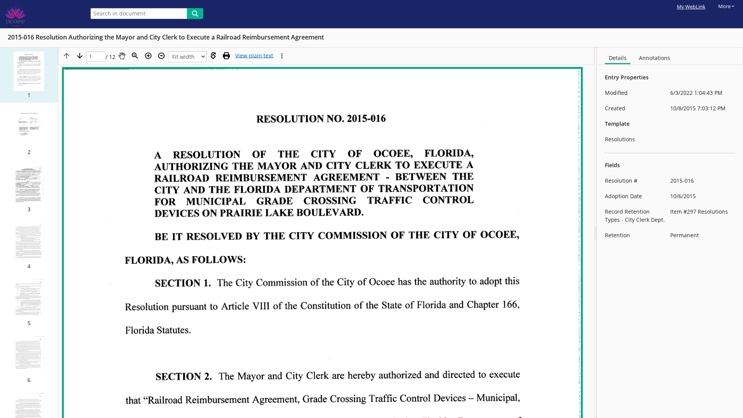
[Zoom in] (148, 55)
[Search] (195, 13)
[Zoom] (135, 55)
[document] (670, 233)
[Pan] (121, 55)
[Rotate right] (213, 55)
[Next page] (79, 55)
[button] (29, 75)
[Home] (40, 14)
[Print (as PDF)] (226, 55)
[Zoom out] (161, 55)
